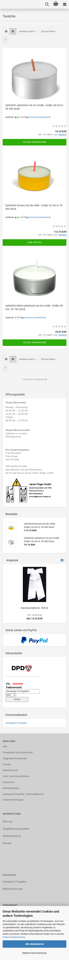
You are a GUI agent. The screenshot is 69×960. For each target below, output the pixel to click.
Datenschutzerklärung (14, 937)
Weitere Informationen (34, 953)
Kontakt (6, 764)
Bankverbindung (11, 788)
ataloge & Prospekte (15, 881)
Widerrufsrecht (10, 770)
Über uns (7, 821)
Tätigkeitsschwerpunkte (15, 758)
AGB (5, 746)
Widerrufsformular (13, 888)
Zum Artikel (34, 242)
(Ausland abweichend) (40, 117)
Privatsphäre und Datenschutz (18, 752)
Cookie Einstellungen (13, 799)
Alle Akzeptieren (34, 944)
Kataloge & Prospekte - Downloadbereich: (23, 794)
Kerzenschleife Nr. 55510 (34, 608)
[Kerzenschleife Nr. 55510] (34, 584)
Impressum (8, 782)
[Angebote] (62, 560)
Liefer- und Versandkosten (16, 776)
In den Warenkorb (34, 142)
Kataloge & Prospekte (16, 723)
